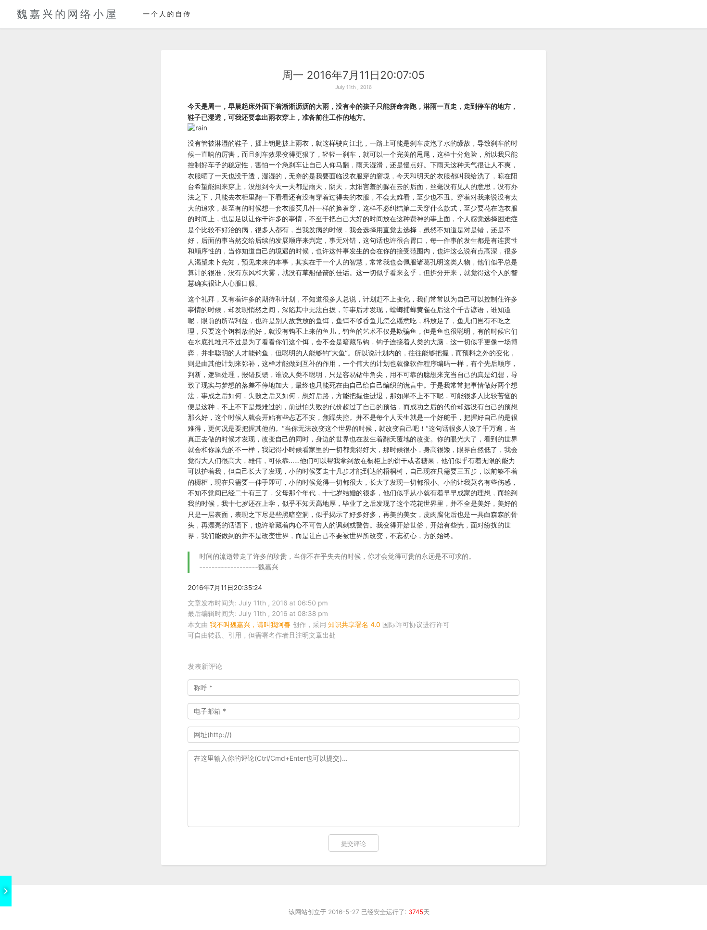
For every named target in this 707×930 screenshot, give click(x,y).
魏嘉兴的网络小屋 (67, 14)
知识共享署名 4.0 (354, 625)
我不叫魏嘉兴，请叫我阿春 (250, 625)
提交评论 (353, 843)
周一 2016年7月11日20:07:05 (353, 75)
